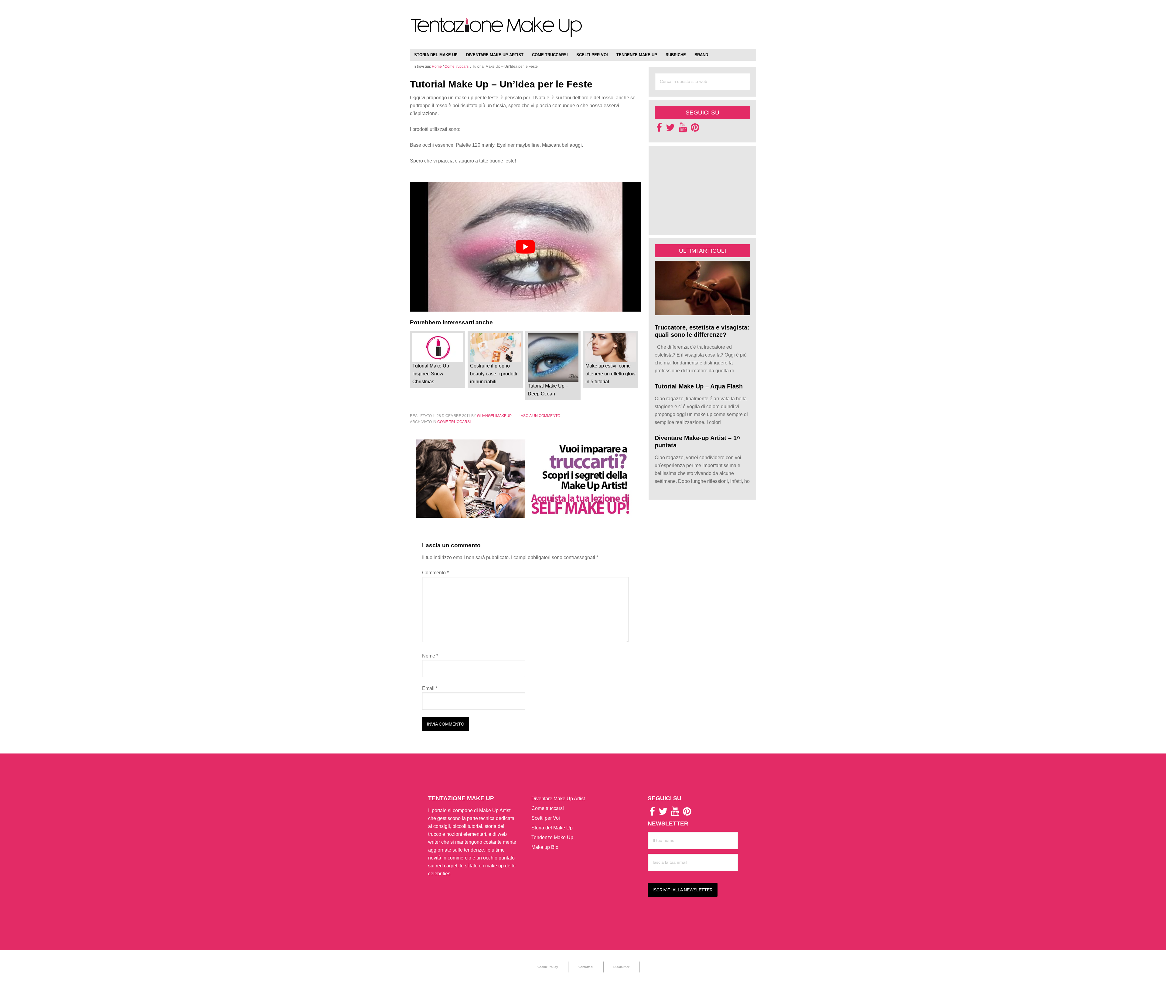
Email (430, 688)
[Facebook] (659, 129)
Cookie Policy (547, 967)
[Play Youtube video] (525, 247)
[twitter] (670, 129)
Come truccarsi (454, 422)
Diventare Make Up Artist (558, 798)
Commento (435, 572)
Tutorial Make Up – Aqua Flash (699, 386)
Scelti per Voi (545, 818)
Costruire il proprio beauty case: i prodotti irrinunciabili (493, 373)
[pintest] (695, 129)
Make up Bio (544, 847)
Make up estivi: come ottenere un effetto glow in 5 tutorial (610, 373)
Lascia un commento (539, 416)
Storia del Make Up (552, 827)
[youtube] (683, 129)
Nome (430, 655)
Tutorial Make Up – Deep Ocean (548, 389)
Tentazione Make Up (496, 31)
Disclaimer (621, 967)
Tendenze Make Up (552, 837)
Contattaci (585, 967)
